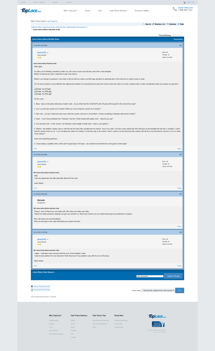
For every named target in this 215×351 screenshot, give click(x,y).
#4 (180, 232)
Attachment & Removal (101, 320)
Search (148, 24)
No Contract (53, 330)
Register (54, 21)
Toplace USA (36, 27)
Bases (73, 320)
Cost (50, 327)
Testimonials (53, 320)
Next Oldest (38, 272)
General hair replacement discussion (70, 27)
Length (73, 337)
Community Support (56, 334)
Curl (72, 334)
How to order (39, 2)
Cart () (190, 2)
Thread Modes (178, 39)
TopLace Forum (48, 27)
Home (23, 2)
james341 (41, 52)
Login (48, 21)
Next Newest (48, 272)
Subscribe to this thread (42, 290)
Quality (51, 324)
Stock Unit (118, 324)
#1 (180, 45)
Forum (55, 2)
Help (182, 24)
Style (72, 327)
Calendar (172, 24)
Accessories (118, 327)
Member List (160, 24)
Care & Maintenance (100, 324)
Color (73, 324)
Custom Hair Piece (120, 320)
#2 (180, 154)
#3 (180, 194)
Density (73, 330)
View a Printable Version (42, 286)
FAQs (94, 327)
